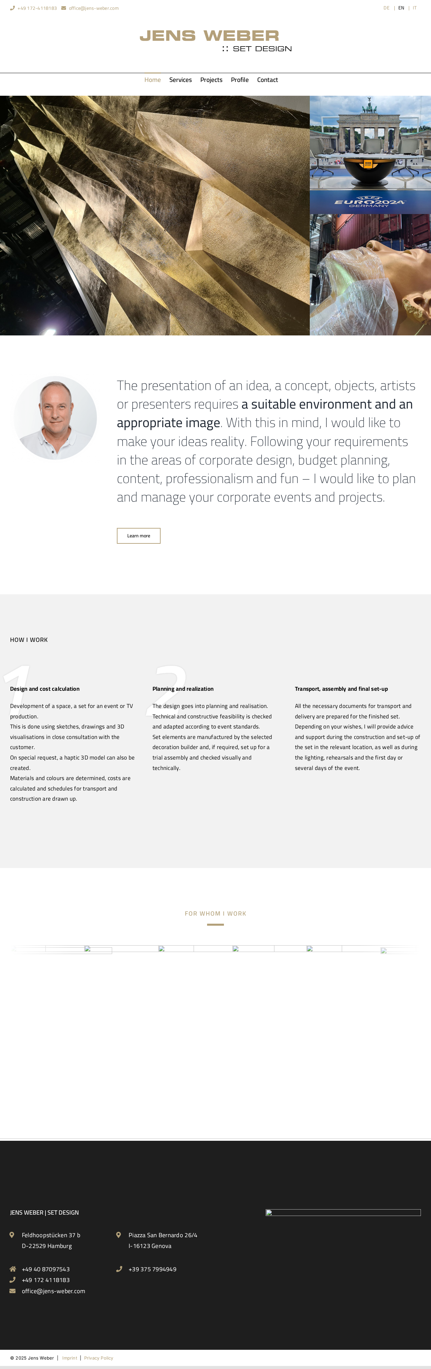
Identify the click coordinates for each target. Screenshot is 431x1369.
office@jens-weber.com (94, 8)
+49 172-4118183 (37, 8)
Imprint (69, 1358)
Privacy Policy (98, 1358)
